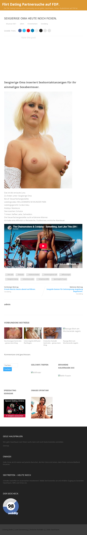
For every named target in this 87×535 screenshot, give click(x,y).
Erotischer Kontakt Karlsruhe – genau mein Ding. (52, 343)
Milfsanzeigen (66, 275)
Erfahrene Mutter (34, 275)
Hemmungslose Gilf (50, 275)
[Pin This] (28, 31)
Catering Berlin (7, 530)
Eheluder (21, 275)
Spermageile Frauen (60, 279)
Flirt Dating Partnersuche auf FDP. (30, 4)
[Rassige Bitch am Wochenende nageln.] (72, 331)
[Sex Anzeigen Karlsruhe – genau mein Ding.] (13, 338)
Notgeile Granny (13, 279)
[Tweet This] (24, 31)
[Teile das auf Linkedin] (32, 31)
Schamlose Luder (28, 279)
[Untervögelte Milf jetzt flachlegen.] (33, 338)
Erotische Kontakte (37, 530)
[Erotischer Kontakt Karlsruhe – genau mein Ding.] (53, 338)
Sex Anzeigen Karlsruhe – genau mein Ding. (12, 342)
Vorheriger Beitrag (19, 288)
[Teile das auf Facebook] (20, 31)
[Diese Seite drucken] (49, 31)
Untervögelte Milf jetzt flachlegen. (32, 342)
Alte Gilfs (10, 275)
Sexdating (44, 24)
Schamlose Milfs (44, 279)
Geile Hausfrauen (53, 530)
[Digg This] (40, 31)
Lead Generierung (21, 530)
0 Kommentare (32, 24)
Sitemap (6, 446)
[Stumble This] (36, 31)
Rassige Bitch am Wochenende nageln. (70, 342)
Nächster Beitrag (65, 289)
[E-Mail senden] (45, 31)
